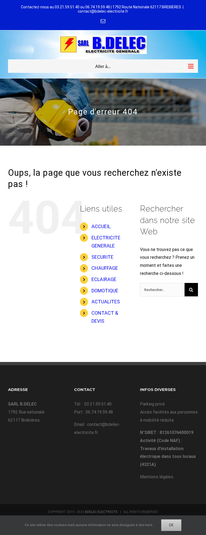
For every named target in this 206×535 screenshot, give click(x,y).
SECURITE (102, 257)
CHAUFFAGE (104, 268)
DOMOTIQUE (104, 290)
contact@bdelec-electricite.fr (103, 11)
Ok (171, 525)
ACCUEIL (101, 226)
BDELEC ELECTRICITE (101, 512)
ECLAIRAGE (103, 279)
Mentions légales (156, 476)
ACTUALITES (105, 301)
